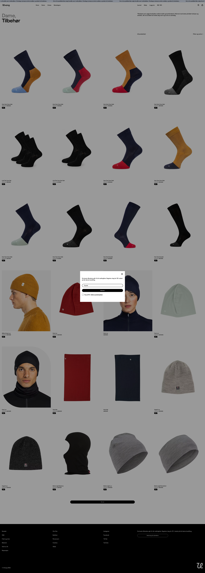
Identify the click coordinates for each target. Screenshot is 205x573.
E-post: (86, 285)
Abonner (102, 290)
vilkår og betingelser (97, 294)
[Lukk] (122, 274)
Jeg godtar (93, 294)
